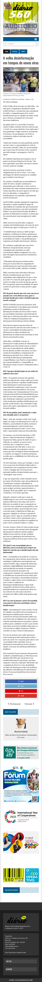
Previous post (15, 704)
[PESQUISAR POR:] (21, 43)
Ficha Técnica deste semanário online (15, 952)
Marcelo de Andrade (17, 99)
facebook (9, 969)
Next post (28, 704)
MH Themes (30, 980)
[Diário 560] (21, 12)
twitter (8, 961)
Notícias (14, 51)
